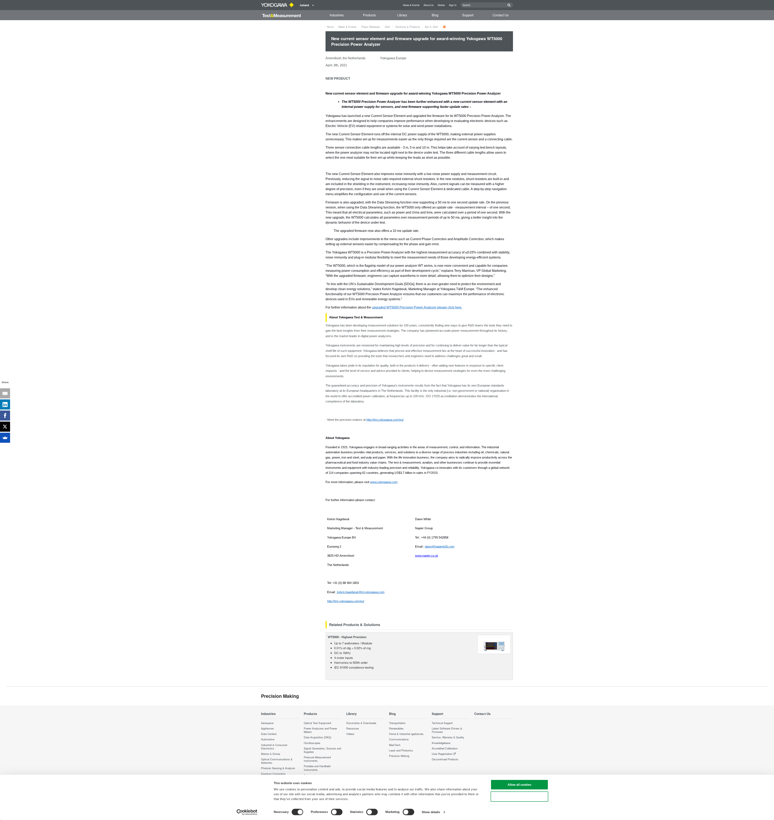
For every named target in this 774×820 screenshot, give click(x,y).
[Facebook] (5, 416)
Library (402, 15)
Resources (352, 728)
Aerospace (267, 723)
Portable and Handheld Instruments (317, 767)
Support (467, 15)
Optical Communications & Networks (276, 761)
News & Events (411, 5)
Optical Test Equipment (317, 723)
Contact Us (501, 15)
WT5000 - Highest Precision (347, 637)
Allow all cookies (519, 784)
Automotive (267, 739)
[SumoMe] (5, 438)
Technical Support (442, 723)
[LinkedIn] (5, 404)
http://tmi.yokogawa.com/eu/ (345, 601)
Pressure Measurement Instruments (317, 759)
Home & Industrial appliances (406, 734)
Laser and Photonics (401, 750)
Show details (431, 812)
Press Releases (370, 27)
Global (441, 5)
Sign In (453, 5)
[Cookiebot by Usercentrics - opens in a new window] (247, 812)
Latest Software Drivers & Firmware (447, 730)
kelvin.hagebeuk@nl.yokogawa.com (360, 592)
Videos (350, 734)
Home (330, 27)
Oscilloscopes (312, 743)
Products (369, 15)
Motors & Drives (270, 754)
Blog (435, 15)
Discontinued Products (445, 759)
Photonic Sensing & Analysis (278, 768)
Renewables (396, 728)
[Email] (5, 393)
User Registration (442, 754)
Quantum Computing (273, 774)
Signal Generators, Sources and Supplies (322, 750)
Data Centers (269, 734)
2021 (387, 27)
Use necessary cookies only (519, 796)
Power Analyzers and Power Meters (320, 730)
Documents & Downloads (361, 723)
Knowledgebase (441, 743)
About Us (428, 5)
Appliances (267, 728)
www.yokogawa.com (383, 482)
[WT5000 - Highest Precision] (494, 644)
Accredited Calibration (445, 748)
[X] (5, 427)
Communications (399, 739)
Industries (337, 15)
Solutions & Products (407, 27)
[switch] (336, 812)
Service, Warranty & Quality (448, 737)
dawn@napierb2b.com (440, 546)
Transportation (397, 723)
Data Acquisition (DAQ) (317, 737)
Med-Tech (394, 745)
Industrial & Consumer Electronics (274, 746)
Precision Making (399, 756)
